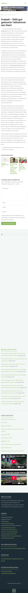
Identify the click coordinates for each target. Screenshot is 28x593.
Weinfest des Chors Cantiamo (8, 419)
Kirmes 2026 (4, 422)
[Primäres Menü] (25, 3)
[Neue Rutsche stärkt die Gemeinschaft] (23, 160)
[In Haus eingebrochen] (5, 159)
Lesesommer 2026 (5, 434)
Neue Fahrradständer (6, 447)
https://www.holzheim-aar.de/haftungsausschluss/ (13, 548)
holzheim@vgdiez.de (9, 523)
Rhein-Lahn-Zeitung (9, 349)
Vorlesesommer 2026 (6, 438)
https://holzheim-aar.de (11, 529)
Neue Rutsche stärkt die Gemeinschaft (22, 167)
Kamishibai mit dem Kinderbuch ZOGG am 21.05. (12, 451)
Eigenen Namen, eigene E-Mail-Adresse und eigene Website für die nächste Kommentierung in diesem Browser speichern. (13, 217)
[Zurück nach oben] (14, 590)
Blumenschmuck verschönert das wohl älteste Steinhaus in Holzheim (13, 169)
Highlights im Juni (5, 441)
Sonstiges (4, 15)
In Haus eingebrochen (4, 164)
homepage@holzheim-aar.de (8, 527)
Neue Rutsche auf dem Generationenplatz (11, 444)
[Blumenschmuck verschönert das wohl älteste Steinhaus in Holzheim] (14, 160)
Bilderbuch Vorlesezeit (6, 426)
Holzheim (4, 3)
